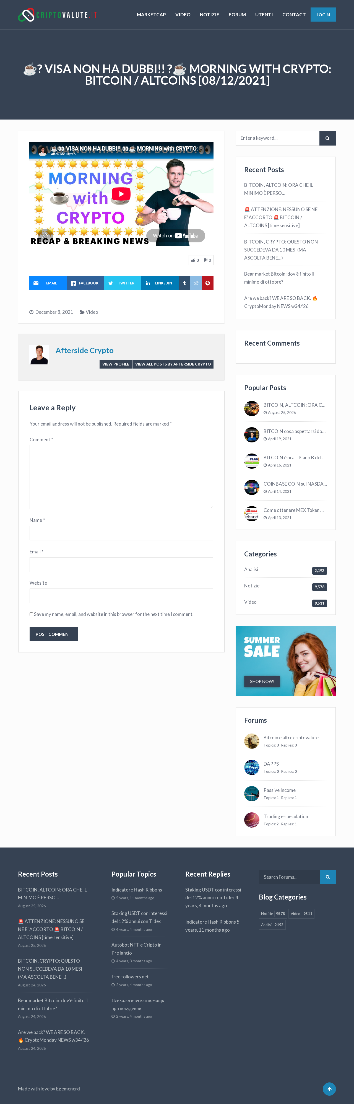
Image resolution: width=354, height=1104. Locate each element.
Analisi (251, 569)
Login (323, 14)
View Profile (115, 364)
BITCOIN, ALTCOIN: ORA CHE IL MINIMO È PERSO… (278, 189)
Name (37, 520)
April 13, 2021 (279, 517)
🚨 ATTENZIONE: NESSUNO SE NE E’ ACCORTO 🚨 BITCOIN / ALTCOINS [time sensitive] (280, 217)
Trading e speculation (286, 816)
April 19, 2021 (279, 439)
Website (38, 583)
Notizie (251, 586)
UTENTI (264, 14)
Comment (41, 439)
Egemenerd (68, 1089)
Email (36, 551)
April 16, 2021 (279, 465)
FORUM (237, 14)
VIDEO (183, 14)
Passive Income (280, 790)
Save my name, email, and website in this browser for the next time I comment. (114, 614)
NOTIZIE (209, 14)
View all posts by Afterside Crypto (173, 364)
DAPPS (271, 764)
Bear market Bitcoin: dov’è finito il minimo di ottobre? (279, 278)
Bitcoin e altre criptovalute (291, 737)
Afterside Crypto (85, 350)
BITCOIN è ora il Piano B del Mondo (300, 457)
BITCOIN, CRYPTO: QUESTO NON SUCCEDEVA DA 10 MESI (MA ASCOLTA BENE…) (281, 250)
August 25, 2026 (282, 412)
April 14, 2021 (279, 491)
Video (92, 312)
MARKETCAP (151, 14)
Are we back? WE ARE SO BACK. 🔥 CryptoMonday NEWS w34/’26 (281, 302)
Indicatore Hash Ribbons (136, 890)
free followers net (130, 976)
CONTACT (294, 14)
